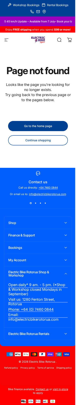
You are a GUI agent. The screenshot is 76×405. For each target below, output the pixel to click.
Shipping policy (36, 376)
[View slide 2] (35, 203)
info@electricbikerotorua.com (47, 194)
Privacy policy (35, 371)
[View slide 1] (30, 203)
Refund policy (19, 371)
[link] (36, 293)
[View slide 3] (40, 203)
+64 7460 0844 (48, 187)
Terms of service (53, 371)
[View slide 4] (45, 203)
